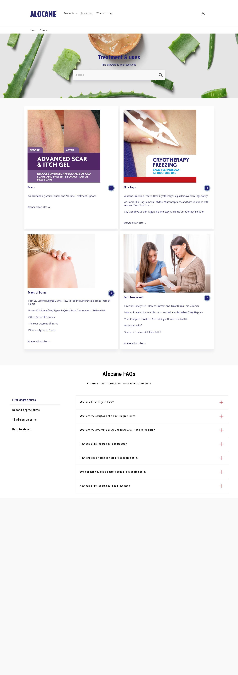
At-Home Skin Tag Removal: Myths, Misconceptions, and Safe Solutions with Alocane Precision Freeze (166, 203)
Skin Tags (130, 187)
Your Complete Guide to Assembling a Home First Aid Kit (155, 319)
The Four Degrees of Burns (43, 323)
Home (33, 30)
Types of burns (37, 292)
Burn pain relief (133, 325)
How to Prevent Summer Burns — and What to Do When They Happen (163, 312)
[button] (70, 13)
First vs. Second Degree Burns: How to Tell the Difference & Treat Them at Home (69, 302)
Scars (31, 187)
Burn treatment (133, 297)
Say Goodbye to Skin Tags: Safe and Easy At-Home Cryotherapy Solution (164, 211)
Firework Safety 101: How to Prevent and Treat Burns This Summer (161, 305)
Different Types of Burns (42, 330)
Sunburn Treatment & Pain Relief (142, 332)
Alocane (44, 30)
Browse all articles (37, 206)
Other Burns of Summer (41, 317)
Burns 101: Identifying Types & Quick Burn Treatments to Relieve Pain (67, 310)
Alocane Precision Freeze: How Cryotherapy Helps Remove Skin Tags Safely (166, 195)
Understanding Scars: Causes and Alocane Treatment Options (62, 195)
